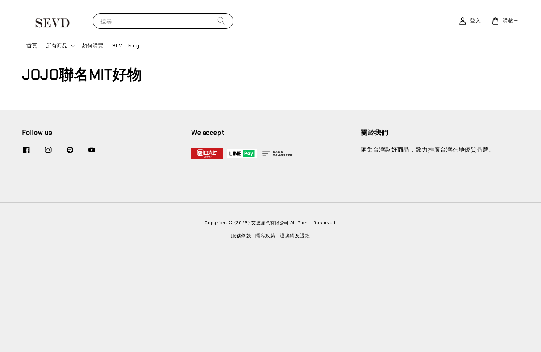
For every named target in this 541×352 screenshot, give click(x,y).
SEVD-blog (125, 45)
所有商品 (56, 45)
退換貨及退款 (295, 236)
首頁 (31, 45)
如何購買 (92, 45)
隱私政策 (265, 236)
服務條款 (241, 236)
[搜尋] (221, 21)
